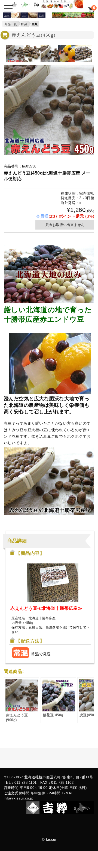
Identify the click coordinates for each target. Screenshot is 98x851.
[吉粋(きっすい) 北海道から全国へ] (47, 5)
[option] (14, 53)
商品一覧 (10, 24)
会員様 (42, 216)
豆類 (35, 24)
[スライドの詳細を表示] (22, 16)
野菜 (24, 24)
